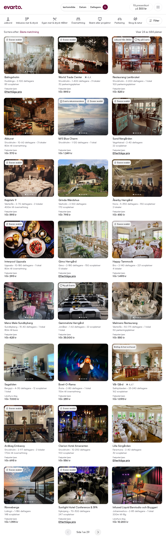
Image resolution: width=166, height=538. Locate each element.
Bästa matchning (29, 31)
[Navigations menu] (158, 7)
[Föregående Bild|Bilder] (7, 55)
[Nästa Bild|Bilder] (50, 55)
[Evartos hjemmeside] (13, 7)
